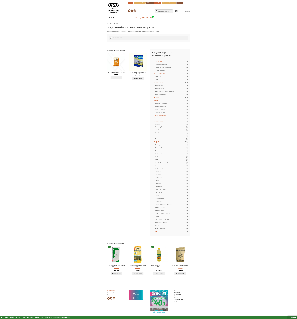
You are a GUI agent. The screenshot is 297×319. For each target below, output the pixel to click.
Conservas (158, 171)
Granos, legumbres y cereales (163, 204)
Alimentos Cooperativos (161, 148)
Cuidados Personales (161, 103)
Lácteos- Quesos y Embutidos (163, 213)
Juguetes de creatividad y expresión (165, 91)
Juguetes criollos (158, 82)
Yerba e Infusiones (160, 228)
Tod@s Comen (158, 142)
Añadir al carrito (116, 77)
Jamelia (157, 133)
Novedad (156, 97)
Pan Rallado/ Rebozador (162, 219)
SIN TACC (158, 225)
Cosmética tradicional (161, 64)
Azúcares (157, 151)
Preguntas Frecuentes (169, 3)
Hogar (156, 79)
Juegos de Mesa (159, 88)
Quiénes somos (177, 292)
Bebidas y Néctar (160, 154)
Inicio (130, 3)
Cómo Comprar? (178, 294)
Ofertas (156, 100)
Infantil (157, 130)
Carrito (179, 3)
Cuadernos (158, 76)
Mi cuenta (150, 3)
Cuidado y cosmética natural (163, 67)
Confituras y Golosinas (161, 169)
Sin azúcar (159, 192)
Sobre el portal (139, 3)
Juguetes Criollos (160, 109)
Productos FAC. (158, 118)
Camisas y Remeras (160, 127)
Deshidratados (159, 177)
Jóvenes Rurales (159, 210)
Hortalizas (159, 186)
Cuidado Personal (159, 61)
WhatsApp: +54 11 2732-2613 (143, 18)
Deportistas (158, 174)
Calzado (157, 124)
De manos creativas (159, 73)
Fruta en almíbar (159, 198)
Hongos (158, 183)
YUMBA (156, 231)
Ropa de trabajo (159, 139)
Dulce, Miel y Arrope (160, 189)
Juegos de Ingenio (160, 85)
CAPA (156, 160)
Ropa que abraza (160, 112)
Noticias (158, 3)
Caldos (157, 157)
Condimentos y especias (162, 165)
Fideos (157, 195)
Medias (157, 136)
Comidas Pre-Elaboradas (162, 162)
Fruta (157, 180)
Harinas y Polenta (160, 207)
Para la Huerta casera (160, 115)
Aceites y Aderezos (160, 145)
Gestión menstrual (160, 70)
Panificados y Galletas (161, 222)
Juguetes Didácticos (160, 94)
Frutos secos (158, 201)
